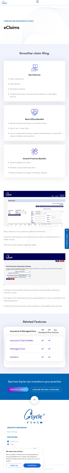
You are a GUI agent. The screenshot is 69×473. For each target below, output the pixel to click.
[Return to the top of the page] (34, 399)
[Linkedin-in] (34, 423)
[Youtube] (41, 423)
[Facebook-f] (28, 423)
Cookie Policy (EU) (46, 469)
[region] (23, 458)
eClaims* (14, 356)
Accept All (32, 465)
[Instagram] (31, 423)
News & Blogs (12, 432)
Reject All (14, 465)
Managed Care (17, 348)
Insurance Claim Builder (21, 340)
